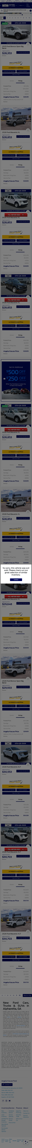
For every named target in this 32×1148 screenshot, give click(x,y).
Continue (16, 579)
